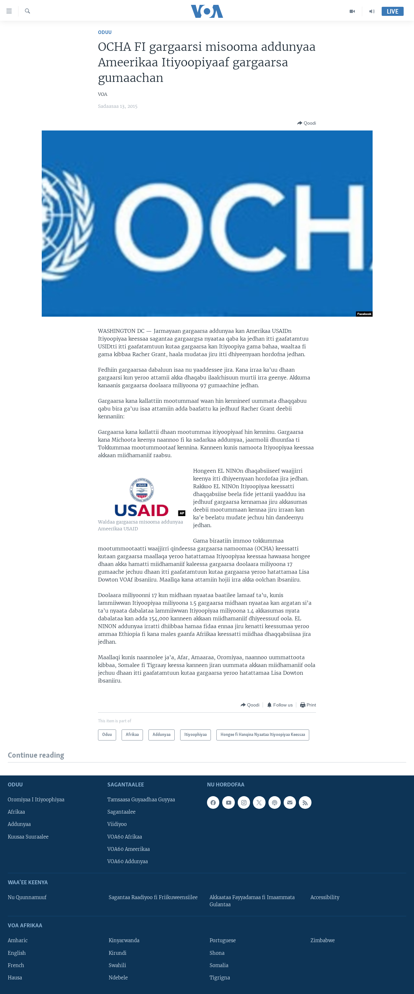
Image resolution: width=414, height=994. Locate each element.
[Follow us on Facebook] (213, 802)
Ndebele (118, 977)
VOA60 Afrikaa (124, 837)
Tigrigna (220, 977)
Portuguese (223, 940)
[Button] (306, 123)
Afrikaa (16, 812)
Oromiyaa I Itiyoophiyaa (36, 800)
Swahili (117, 965)
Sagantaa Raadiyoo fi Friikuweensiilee (153, 897)
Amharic (17, 940)
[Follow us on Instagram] (244, 802)
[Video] (352, 11)
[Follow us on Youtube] (228, 802)
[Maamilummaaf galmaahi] (290, 802)
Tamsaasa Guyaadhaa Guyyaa (141, 800)
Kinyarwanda (124, 940)
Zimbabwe (322, 940)
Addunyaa (19, 824)
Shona (217, 953)
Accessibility (324, 897)
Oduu (105, 32)
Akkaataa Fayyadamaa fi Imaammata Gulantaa (252, 901)
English (17, 953)
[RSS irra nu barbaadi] (305, 802)
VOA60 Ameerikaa (128, 849)
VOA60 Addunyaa (127, 861)
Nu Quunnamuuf (27, 897)
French (16, 965)
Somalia (219, 965)
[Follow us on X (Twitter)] (259, 802)
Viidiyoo (117, 824)
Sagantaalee (121, 812)
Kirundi (117, 953)
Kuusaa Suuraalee (28, 837)
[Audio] (372, 11)
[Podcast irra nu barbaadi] (274, 802)
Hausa (15, 977)
